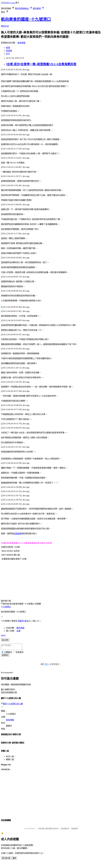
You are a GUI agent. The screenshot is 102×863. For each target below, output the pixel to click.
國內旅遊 (20, 628)
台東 (18, 631)
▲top (3, 635)
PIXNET (32, 829)
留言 (26, 621)
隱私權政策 (65, 829)
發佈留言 (5, 655)
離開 (14, 858)
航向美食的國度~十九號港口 (26, 19)
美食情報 (21, 43)
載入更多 (5, 640)
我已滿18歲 (6, 858)
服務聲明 (74, 829)
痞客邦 (21, 621)
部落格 (9, 51)
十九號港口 (6, 607)
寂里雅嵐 (17, 534)
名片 (8, 54)
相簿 (8, 48)
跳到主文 (5, 26)
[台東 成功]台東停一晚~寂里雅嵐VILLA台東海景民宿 (41, 64)
